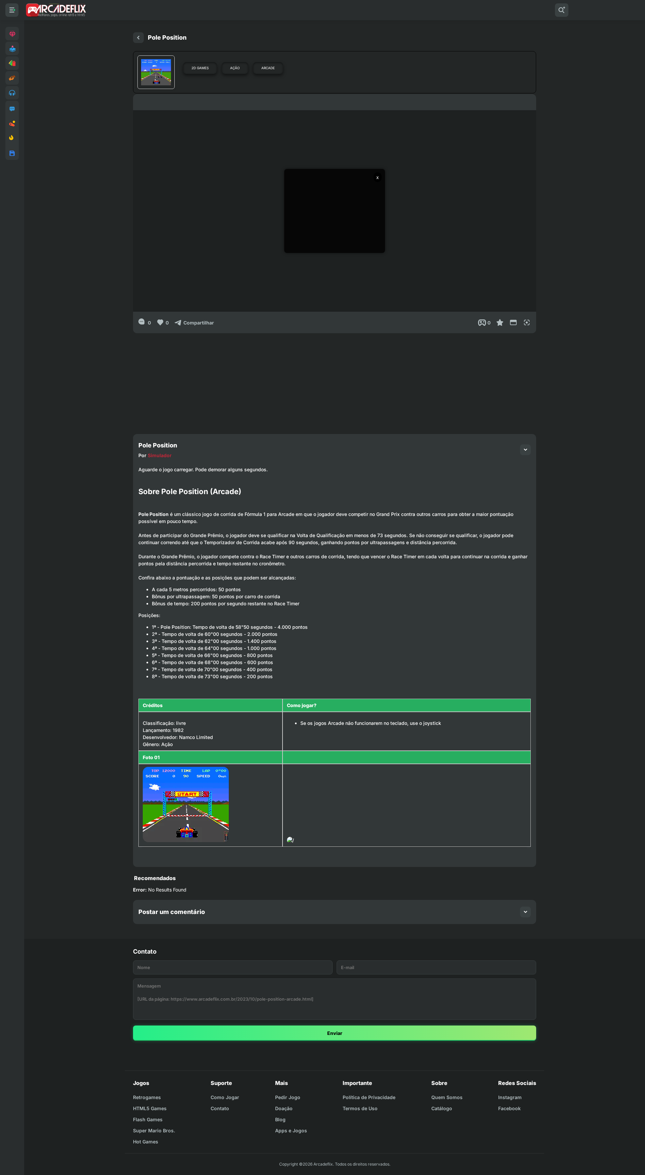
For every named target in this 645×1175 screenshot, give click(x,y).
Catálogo (441, 1108)
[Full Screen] (527, 322)
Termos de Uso (360, 1108)
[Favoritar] (500, 322)
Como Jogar (225, 1097)
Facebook (509, 1108)
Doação (284, 1108)
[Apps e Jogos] (12, 153)
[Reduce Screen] (513, 322)
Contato (220, 1108)
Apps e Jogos (291, 1130)
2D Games (200, 68)
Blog (280, 1119)
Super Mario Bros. (154, 1130)
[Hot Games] (12, 138)
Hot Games (145, 1141)
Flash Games (148, 1119)
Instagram (510, 1097)
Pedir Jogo (287, 1097)
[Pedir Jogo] (12, 109)
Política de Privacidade (369, 1097)
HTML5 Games (150, 1108)
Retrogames (147, 1097)
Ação (235, 68)
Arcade (268, 68)
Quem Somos (447, 1097)
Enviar (334, 1033)
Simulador (160, 455)
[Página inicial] (138, 37)
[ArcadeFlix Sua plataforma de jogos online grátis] (55, 10)
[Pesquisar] (561, 10)
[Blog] (12, 123)
